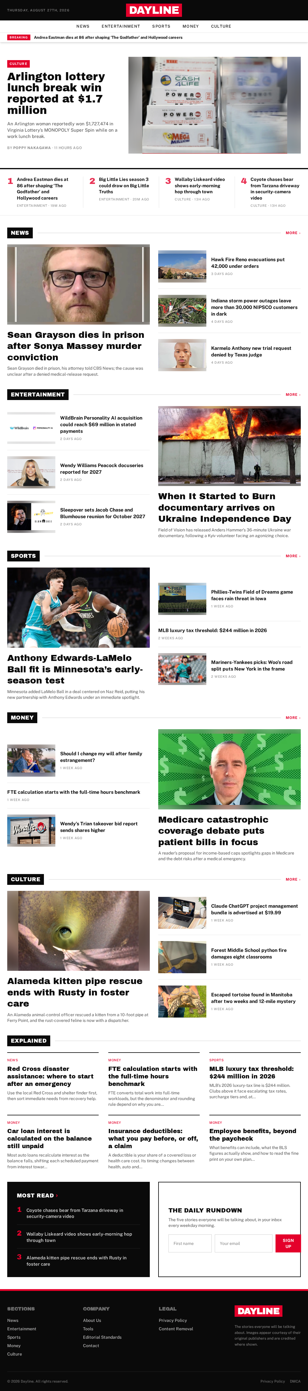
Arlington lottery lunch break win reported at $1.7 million (56, 93)
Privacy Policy (173, 1320)
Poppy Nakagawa (32, 148)
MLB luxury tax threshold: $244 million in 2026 (212, 630)
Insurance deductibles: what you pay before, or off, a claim (153, 1138)
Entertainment (121, 26)
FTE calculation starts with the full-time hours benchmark (73, 792)
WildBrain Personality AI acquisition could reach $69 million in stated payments (101, 424)
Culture (221, 26)
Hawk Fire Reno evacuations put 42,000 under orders (248, 263)
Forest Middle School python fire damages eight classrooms (249, 953)
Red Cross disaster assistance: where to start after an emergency (50, 1076)
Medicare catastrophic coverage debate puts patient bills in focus (213, 831)
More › (293, 233)
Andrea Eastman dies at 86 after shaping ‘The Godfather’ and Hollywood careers (108, 37)
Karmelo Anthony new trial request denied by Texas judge (251, 351)
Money (191, 26)
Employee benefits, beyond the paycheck (252, 1135)
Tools (88, 1328)
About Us (92, 1320)
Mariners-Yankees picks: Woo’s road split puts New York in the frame (252, 665)
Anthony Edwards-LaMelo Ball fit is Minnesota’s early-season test (75, 669)
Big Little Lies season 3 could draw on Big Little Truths (124, 185)
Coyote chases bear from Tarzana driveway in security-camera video (275, 188)
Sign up (288, 1243)
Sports (161, 26)
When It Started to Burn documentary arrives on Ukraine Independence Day (224, 507)
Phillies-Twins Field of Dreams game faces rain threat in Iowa (252, 595)
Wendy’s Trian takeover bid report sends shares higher (99, 827)
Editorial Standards (102, 1337)
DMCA (295, 1381)
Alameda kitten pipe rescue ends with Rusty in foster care (75, 992)
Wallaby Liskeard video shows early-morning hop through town (200, 185)
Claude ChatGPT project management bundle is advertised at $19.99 (254, 909)
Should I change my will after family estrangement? (101, 757)
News (83, 26)
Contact (91, 1345)
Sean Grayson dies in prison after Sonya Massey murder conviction (75, 346)
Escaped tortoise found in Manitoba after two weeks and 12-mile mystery (253, 998)
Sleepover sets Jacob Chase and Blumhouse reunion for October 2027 (102, 513)
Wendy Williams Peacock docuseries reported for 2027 (101, 469)
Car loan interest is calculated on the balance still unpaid (49, 1138)
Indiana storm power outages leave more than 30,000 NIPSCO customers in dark (254, 307)
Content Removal (176, 1328)
